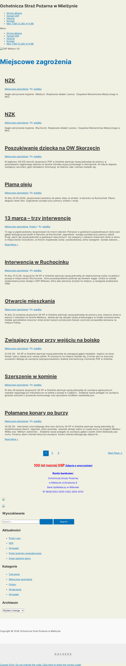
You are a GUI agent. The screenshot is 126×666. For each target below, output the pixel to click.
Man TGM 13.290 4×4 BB (20, 23)
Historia (11, 18)
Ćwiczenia (14, 574)
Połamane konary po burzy (36, 413)
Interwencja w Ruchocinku (37, 262)
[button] (63, 28)
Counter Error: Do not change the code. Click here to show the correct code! (40, 664)
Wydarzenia (15, 589)
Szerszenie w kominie (31, 376)
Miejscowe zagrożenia (16, 89)
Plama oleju (18, 184)
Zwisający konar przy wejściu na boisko (52, 340)
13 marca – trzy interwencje (38, 218)
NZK (10, 80)
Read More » (11, 244)
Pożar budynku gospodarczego (25, 553)
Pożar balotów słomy (20, 558)
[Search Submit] (46, 522)
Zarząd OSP (13, 15)
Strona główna (14, 13)
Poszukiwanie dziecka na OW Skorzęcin (52, 148)
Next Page (115, 453)
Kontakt (11, 21)
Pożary (33, 226)
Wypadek (14, 548)
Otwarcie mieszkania (30, 301)
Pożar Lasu (15, 538)
